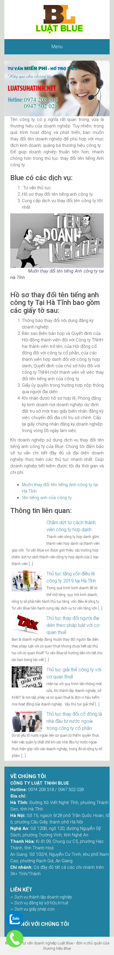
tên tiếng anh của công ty (47, 497)
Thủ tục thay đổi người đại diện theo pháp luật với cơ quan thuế (72, 625)
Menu (57, 46)
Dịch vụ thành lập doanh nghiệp (43, 897)
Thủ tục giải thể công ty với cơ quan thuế (73, 673)
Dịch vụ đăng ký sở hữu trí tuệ (41, 903)
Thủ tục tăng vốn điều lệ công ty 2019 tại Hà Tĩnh (71, 577)
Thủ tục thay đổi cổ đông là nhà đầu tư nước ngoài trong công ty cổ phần (74, 721)
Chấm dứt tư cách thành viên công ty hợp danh (71, 526)
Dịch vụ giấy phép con (35, 909)
